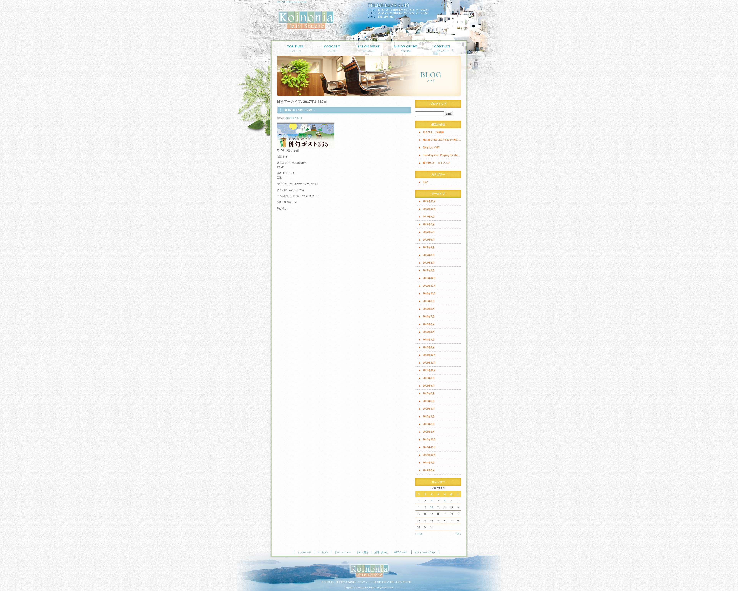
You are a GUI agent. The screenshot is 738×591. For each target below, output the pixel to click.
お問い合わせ (442, 47)
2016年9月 (429, 301)
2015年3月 (429, 416)
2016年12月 (429, 278)
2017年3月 (429, 255)
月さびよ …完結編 (433, 132)
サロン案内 (405, 47)
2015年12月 (429, 355)
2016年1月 (429, 347)
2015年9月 (429, 378)
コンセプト (332, 47)
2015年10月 (429, 370)
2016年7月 (429, 316)
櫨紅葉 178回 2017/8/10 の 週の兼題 (442, 139)
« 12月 (418, 534)
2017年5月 (429, 239)
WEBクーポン (401, 552)
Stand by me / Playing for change (442, 155)
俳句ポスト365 (431, 147)
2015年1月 (429, 431)
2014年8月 (429, 470)
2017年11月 (429, 201)
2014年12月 (429, 439)
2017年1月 (429, 270)
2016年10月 (429, 293)
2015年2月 (429, 424)
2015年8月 (429, 385)
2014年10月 (429, 454)
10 (431, 507)
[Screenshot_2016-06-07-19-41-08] (305, 146)
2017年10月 (429, 209)
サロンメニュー (369, 47)
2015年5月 (429, 401)
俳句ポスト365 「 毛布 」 (300, 110)
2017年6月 (429, 232)
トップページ (295, 47)
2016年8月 (429, 308)
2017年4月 (429, 247)
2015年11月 (429, 362)
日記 (425, 182)
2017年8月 (429, 216)
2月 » (458, 534)
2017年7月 (429, 224)
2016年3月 (429, 339)
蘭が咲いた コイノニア (436, 162)
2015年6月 (429, 393)
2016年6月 (429, 324)
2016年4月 (429, 331)
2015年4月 (429, 408)
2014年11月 (429, 447)
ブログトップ (438, 103)
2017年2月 (429, 262)
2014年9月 (429, 462)
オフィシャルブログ (425, 552)
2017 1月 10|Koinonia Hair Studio (292, 2)
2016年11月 (429, 285)
